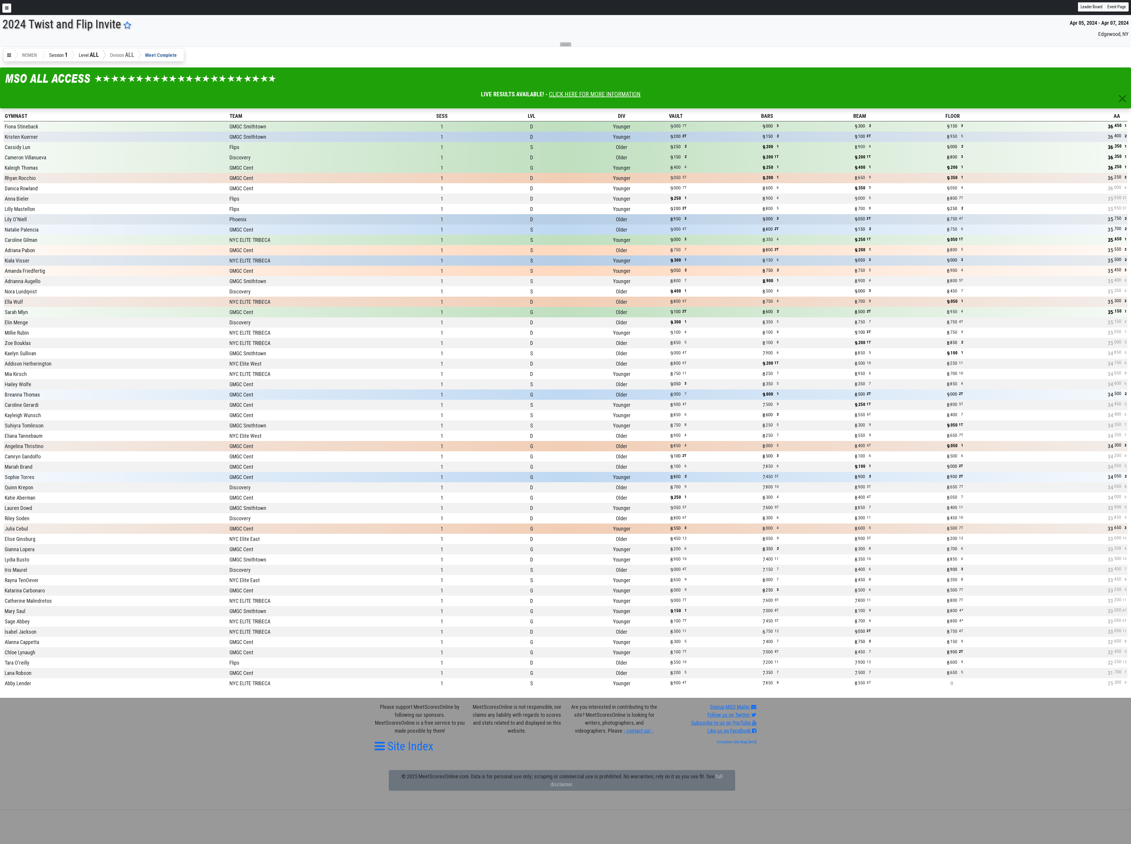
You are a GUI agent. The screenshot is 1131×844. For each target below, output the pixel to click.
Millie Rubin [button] (17, 333)
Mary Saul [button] (15, 611)
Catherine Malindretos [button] (28, 601)
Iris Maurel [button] (16, 570)
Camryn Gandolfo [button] (23, 456)
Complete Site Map (732, 741)
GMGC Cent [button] (241, 168)
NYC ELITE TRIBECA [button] (249, 240)
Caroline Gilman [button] (21, 240)
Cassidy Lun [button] (17, 147)
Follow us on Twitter (729, 715)
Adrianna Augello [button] (22, 281)
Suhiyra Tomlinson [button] (24, 425)
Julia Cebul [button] (16, 529)
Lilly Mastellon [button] (20, 209)
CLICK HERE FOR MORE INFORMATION (595, 94)
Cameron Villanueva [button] (25, 157)
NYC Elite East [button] (244, 539)
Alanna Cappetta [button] (22, 642)
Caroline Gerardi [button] (22, 405)
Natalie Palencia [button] (22, 230)
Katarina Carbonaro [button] (25, 590)
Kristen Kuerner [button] (21, 137)
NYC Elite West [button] (245, 364)
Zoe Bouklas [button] (18, 343)
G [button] (531, 168)
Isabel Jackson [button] (21, 632)
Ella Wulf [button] (14, 302)
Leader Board (1091, 6)
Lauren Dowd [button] (18, 508)
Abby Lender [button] (18, 683)
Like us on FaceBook (729, 731)
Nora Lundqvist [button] (21, 291)
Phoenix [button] (238, 219)
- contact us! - (639, 731)
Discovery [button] (240, 157)
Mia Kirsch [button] (16, 374)
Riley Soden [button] (17, 518)
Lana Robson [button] (18, 673)
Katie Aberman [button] (20, 498)
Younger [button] (622, 126)
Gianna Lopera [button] (19, 549)
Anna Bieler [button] (17, 199)
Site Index (409, 746)
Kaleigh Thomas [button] (21, 168)
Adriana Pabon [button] (20, 250)
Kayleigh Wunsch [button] (23, 415)
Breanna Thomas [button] (22, 395)
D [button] (531, 126)
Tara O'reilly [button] (17, 663)
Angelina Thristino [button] (24, 446)
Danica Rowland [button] (21, 188)
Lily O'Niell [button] (16, 219)
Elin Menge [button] (16, 322)
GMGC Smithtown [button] (247, 126)
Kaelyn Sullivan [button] (20, 353)
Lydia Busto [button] (17, 559)
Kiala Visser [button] (17, 260)
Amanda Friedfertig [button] (25, 271)
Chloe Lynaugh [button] (20, 652)
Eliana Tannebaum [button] (23, 436)
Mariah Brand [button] (18, 467)
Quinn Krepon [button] (19, 487)
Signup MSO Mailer (730, 707)
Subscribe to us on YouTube (721, 723)
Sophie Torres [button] (19, 477)
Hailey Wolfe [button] (18, 384)
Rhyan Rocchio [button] (20, 178)
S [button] (531, 147)
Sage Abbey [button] (17, 621)
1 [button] (442, 126)
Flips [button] (234, 147)
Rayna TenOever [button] (22, 580)
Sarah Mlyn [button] (16, 312)
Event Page (1116, 6)
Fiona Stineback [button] (21, 126)
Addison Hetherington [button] (28, 364)
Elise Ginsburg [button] (20, 539)
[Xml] (752, 741)
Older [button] (621, 147)
